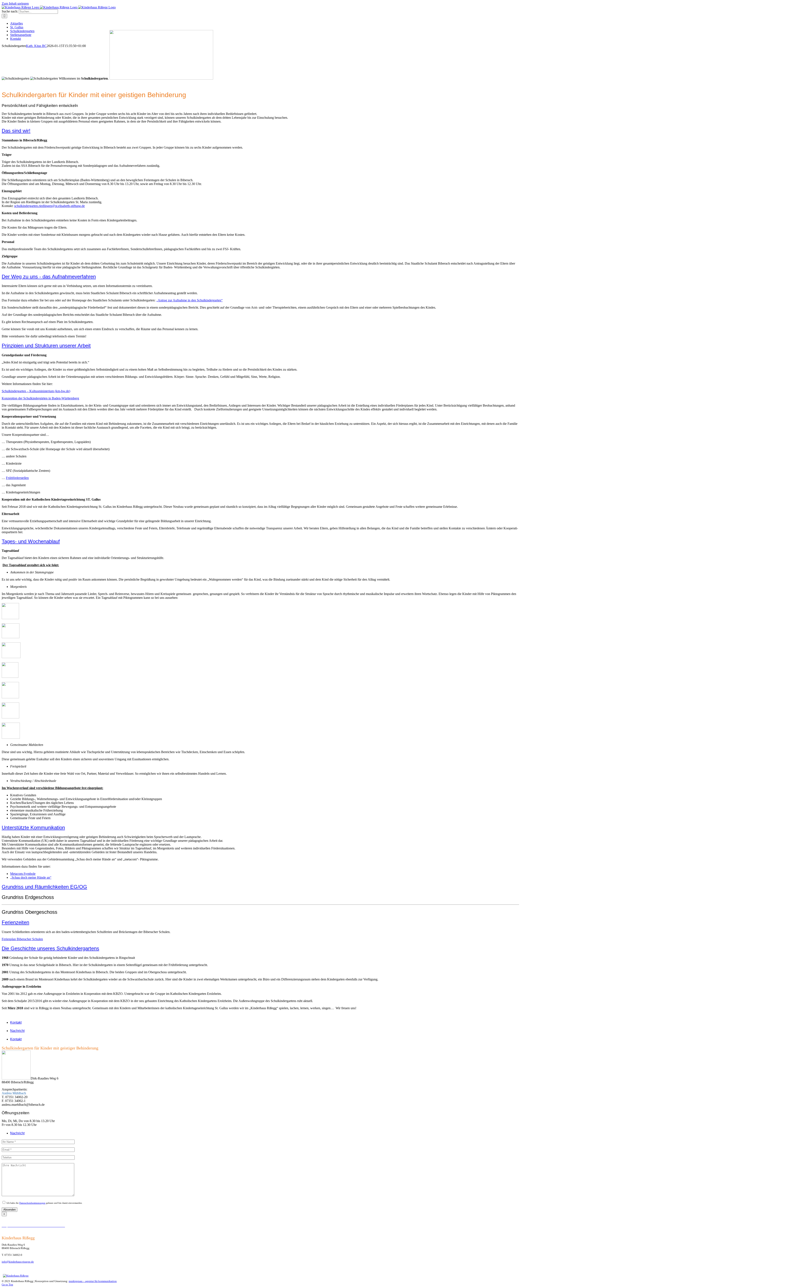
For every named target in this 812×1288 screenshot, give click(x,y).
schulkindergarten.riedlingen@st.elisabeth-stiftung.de (49, 206)
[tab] (135, 1022)
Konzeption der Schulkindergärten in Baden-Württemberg (40, 398)
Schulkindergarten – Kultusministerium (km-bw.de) (36, 391)
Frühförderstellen (17, 478)
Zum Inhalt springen (15, 3)
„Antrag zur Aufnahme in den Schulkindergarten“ (189, 300)
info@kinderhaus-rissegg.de (18, 1261)
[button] (16, 131)
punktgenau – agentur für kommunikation (93, 1281)
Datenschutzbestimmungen (32, 1203)
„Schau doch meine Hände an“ (30, 877)
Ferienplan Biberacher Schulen (22, 939)
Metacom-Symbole (23, 873)
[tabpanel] (131, 1086)
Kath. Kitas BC (36, 46)
